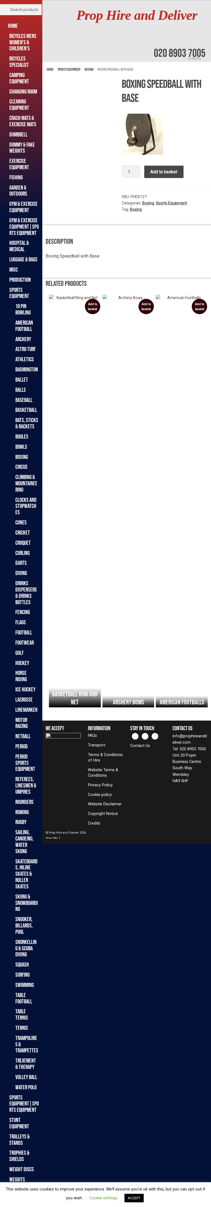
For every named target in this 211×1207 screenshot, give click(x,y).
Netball (22, 736)
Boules (21, 436)
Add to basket (163, 171)
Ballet (21, 379)
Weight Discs (21, 1169)
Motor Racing (21, 723)
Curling (22, 553)
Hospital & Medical (19, 246)
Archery (23, 339)
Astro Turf (25, 349)
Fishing (16, 177)
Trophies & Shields (19, 1155)
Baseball (23, 400)
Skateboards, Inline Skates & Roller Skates (26, 873)
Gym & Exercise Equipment (23, 207)
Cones (21, 522)
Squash (22, 964)
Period (21, 746)
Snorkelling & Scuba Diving (26, 948)
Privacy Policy (100, 785)
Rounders (24, 802)
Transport (96, 745)
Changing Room (23, 91)
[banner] (126, 31)
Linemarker (26, 710)
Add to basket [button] (92, 306)
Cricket (22, 532)
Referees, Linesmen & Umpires (25, 785)
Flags (20, 622)
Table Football (23, 998)
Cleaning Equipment (19, 104)
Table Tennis (21, 1014)
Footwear (24, 642)
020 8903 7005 (180, 53)
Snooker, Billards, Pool (24, 925)
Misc (13, 269)
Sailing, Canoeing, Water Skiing (24, 841)
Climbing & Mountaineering (26, 483)
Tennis (21, 1028)
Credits (94, 823)
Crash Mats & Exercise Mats (22, 121)
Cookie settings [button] (103, 1197)
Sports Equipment (19, 293)
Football (23, 632)
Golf (19, 653)
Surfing (22, 974)
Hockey (22, 663)
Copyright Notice (103, 813)
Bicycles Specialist (19, 61)
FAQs (92, 735)
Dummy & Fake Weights (22, 147)
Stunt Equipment (19, 1123)
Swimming (24, 985)
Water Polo (26, 1087)
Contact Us (140, 745)
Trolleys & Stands (19, 1139)
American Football (24, 325)
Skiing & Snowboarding (26, 902)
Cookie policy (100, 794)
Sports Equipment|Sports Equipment (24, 1103)
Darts (21, 563)
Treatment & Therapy (25, 1063)
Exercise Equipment (19, 164)
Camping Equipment (19, 78)
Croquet (23, 543)
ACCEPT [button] (134, 1198)
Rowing (22, 812)
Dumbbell (18, 134)
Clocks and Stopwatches (26, 506)
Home (13, 26)
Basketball (26, 410)
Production (20, 280)
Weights (17, 1179)
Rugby (20, 822)
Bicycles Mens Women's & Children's (22, 42)
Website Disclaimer (105, 804)
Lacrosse (24, 699)
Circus (21, 467)
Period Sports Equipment (25, 762)
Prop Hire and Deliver (136, 15)
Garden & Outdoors (18, 190)
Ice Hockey (25, 689)
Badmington (26, 369)
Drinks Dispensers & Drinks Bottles (26, 592)
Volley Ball (26, 1077)
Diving (21, 573)
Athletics (24, 359)
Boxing (21, 457)
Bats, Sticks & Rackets (26, 423)
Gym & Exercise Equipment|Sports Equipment (24, 226)
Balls (20, 390)
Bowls (21, 447)
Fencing (22, 612)
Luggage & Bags (23, 259)
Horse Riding (21, 676)
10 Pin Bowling (23, 309)
